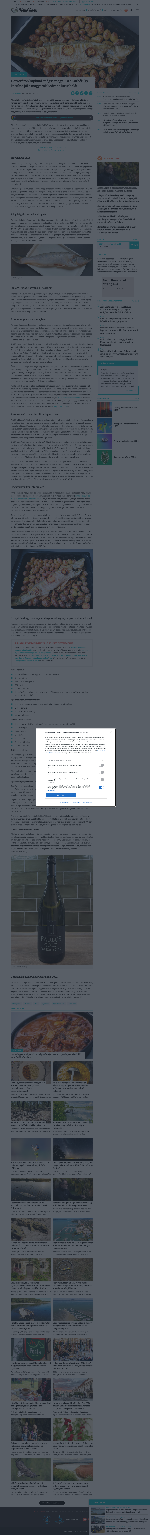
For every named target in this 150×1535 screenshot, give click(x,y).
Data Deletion (64, 802)
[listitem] (76, 761)
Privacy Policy (87, 802)
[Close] (111, 733)
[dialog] (75, 767)
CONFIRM (61, 795)
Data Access (76, 802)
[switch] (101, 765)
